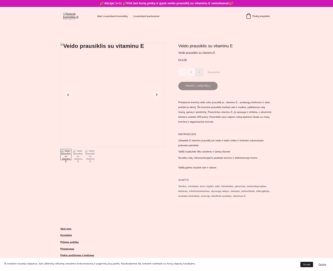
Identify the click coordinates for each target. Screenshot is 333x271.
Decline (322, 264)
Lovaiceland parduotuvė (146, 16)
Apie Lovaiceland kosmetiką (112, 16)
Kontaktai (66, 235)
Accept (306, 264)
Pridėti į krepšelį (198, 85)
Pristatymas (67, 248)
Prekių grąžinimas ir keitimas (77, 255)
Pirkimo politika (69, 242)
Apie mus (65, 228)
